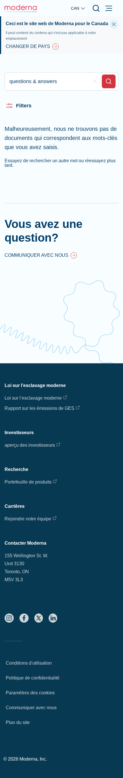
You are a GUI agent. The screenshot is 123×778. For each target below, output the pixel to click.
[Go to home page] (21, 8)
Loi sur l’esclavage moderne (33, 398)
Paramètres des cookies (30, 692)
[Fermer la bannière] (113, 24)
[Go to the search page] (96, 8)
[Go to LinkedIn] (53, 618)
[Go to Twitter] (38, 618)
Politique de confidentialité (32, 677)
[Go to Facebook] (24, 618)
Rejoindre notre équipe (28, 518)
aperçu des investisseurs (30, 445)
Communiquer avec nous (31, 707)
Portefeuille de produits (28, 482)
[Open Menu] (109, 8)
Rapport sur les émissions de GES (39, 408)
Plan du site (18, 722)
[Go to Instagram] (9, 618)
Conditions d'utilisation (29, 663)
